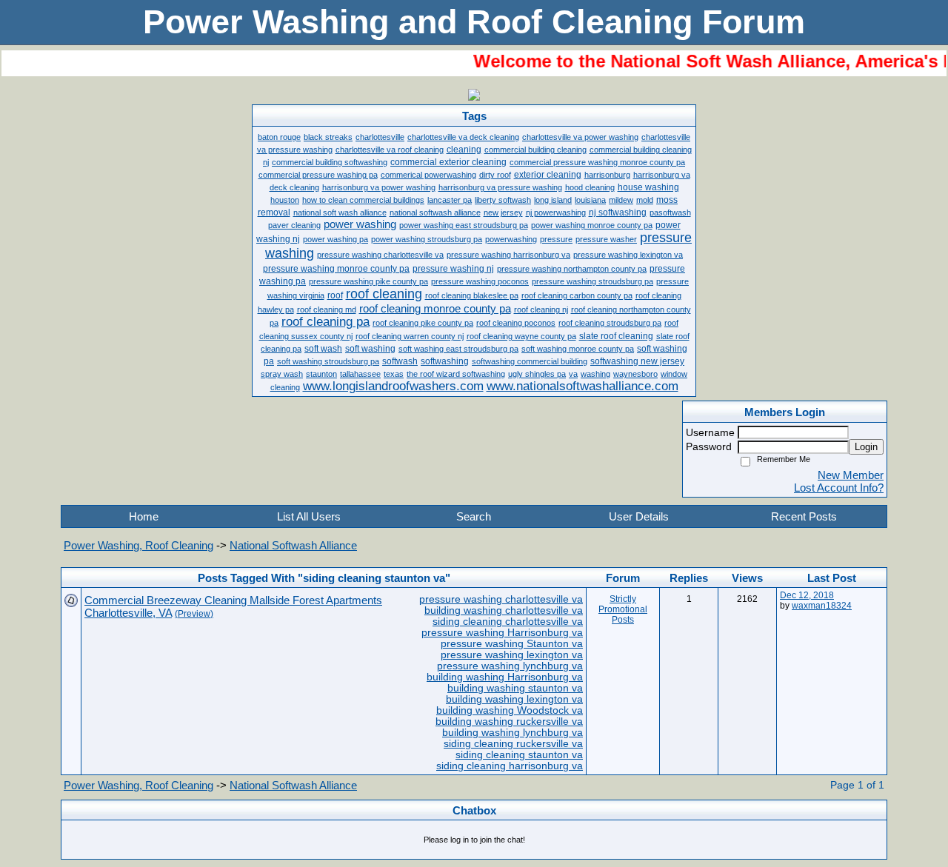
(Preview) (194, 614)
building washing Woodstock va (509, 710)
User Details (639, 516)
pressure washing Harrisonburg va (502, 632)
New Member (851, 475)
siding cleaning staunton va (519, 754)
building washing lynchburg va (512, 732)
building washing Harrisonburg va (505, 677)
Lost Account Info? (839, 487)
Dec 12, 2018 (807, 595)
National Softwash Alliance (293, 545)
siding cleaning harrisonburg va (509, 765)
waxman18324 (822, 605)
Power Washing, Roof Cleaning (138, 545)
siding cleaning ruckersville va (513, 743)
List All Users (309, 516)
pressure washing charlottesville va (501, 599)
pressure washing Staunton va (512, 643)
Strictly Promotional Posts (622, 609)
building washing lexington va (514, 699)
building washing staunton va (515, 688)
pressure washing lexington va (512, 654)
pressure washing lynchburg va (510, 666)
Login (866, 446)
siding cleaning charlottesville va (508, 621)
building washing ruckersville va (509, 721)
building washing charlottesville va (503, 610)
